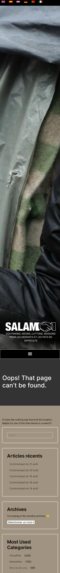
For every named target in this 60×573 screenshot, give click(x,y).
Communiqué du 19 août (24, 476)
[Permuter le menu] (30, 354)
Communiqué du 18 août (24, 482)
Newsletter (16, 561)
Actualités (15, 555)
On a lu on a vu (18, 567)
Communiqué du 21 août (24, 464)
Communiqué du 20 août (24, 470)
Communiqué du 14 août (24, 488)
